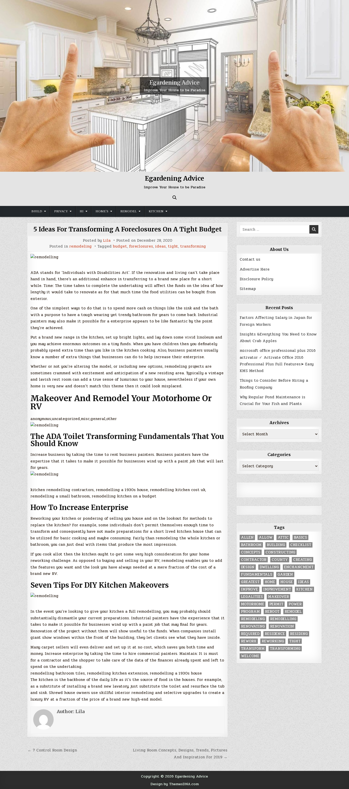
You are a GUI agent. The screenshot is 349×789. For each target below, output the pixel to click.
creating (302, 559)
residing (299, 633)
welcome (250, 656)
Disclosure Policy (256, 279)
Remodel (128, 211)
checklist (300, 545)
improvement (277, 589)
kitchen (304, 589)
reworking (273, 641)
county (280, 559)
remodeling (80, 246)
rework (249, 641)
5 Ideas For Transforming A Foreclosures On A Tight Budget (127, 229)
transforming (193, 246)
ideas (160, 246)
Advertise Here (255, 269)
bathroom (251, 545)
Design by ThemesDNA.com (174, 784)
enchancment (298, 567)
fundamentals (256, 574)
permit (276, 604)
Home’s (102, 211)
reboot (272, 611)
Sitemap (248, 289)
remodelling (283, 619)
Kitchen (156, 211)
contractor (253, 559)
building (276, 545)
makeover (278, 596)
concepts (250, 552)
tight (173, 246)
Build (36, 211)
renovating (253, 626)
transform (253, 648)
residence (275, 633)
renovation (282, 626)
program (250, 611)
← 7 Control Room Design (52, 750)
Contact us (250, 259)
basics (300, 537)
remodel (293, 611)
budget (120, 246)
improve (249, 589)
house (286, 582)
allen (247, 537)
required (250, 633)
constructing (280, 552)
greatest (250, 582)
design (247, 567)
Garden (285, 574)
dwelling (269, 567)
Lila (107, 240)
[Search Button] (174, 197)
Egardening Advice (174, 83)
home (270, 582)
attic (283, 537)
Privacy (61, 211)
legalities (252, 596)
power (295, 604)
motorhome (252, 604)
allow (266, 537)
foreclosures (141, 246)
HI (82, 211)
